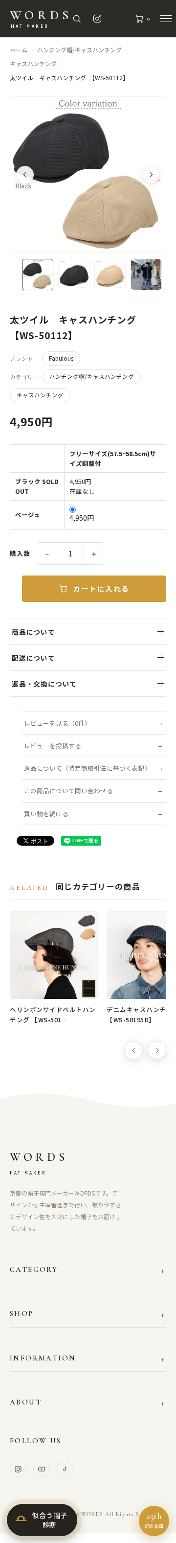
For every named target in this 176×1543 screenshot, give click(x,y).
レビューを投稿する (52, 745)
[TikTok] (65, 1469)
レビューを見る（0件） (57, 723)
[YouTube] (41, 1469)
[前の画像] (25, 175)
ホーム (18, 50)
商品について (33, 632)
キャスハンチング (33, 63)
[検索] (77, 18)
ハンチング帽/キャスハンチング (79, 50)
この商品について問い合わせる (68, 790)
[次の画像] (151, 175)
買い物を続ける (46, 813)
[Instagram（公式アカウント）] (97, 18)
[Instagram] (18, 1469)
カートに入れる (101, 588)
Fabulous (61, 358)
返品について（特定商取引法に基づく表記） (87, 768)
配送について (33, 658)
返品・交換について (44, 684)
